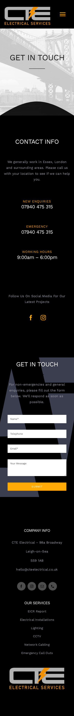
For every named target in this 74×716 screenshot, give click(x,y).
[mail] (42, 586)
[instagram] (43, 317)
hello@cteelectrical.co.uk (37, 569)
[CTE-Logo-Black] (37, 668)
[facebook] (30, 317)
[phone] (52, 586)
